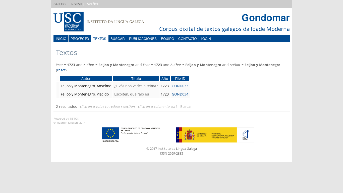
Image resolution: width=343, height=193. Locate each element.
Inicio (61, 38)
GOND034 (180, 94)
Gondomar (266, 17)
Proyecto (80, 38)
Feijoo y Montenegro (78, 85)
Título (136, 78)
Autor (86, 78)
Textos (99, 38)
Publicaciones (143, 38)
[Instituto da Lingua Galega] (104, 22)
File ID (180, 78)
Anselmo (104, 85)
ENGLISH (76, 4)
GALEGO (59, 4)
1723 (165, 85)
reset (61, 70)
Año (164, 78)
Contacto (187, 38)
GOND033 (180, 85)
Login (206, 38)
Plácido (103, 94)
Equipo (167, 38)
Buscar (117, 38)
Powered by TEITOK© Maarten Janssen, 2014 (69, 120)
